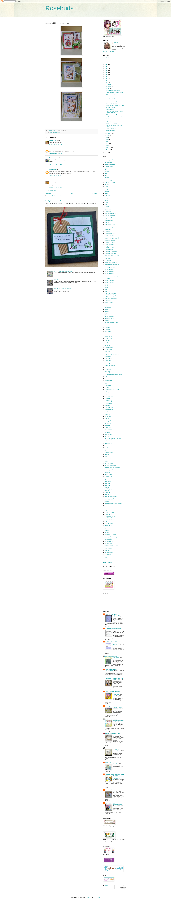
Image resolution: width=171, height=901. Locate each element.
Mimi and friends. (109, 407)
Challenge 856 (116, 657)
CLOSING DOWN (109, 670)
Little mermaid (108, 382)
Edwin (106, 309)
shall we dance (108, 476)
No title (107, 119)
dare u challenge (109, 266)
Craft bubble (108, 229)
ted (105, 505)
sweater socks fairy (109, 498)
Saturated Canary (109, 463)
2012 (106, 76)
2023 (106, 58)
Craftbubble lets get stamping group (114, 92)
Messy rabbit (108, 398)
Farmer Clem (108, 324)
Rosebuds (59, 8)
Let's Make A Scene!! (117, 707)
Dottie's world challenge (112, 123)
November (109, 86)
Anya (106, 175)
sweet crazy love (109, 499)
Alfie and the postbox (110, 164)
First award (107, 329)
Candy (106, 202)
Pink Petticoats (108, 429)
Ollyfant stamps (108, 416)
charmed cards (108, 208)
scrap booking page (109, 470)
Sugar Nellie (108, 494)
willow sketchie (108, 543)
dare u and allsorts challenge (112, 264)
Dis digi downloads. (109, 282)
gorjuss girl (107, 345)
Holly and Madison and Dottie (112, 354)
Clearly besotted (109, 220)
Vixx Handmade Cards (111, 748)
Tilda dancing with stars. (110, 516)
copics (106, 226)
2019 (106, 64)
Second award (108, 474)
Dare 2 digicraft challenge (111, 262)
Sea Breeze (107, 472)
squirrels (107, 490)
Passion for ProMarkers (111, 641)
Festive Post (108, 327)
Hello (114, 791)
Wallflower (107, 527)
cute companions (110, 109)
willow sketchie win (109, 547)
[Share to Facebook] (64, 130)
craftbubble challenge (110, 235)
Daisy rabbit (107, 258)
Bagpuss (107, 179)
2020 (106, 62)
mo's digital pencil (109, 409)
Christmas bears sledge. (110, 213)
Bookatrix (107, 191)
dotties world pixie (109, 302)
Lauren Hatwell (53, 169)
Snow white (107, 485)
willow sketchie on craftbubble (112, 545)
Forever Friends (108, 336)
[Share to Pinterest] (65, 130)
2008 (106, 152)
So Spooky (107, 487)
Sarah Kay (107, 461)
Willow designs (108, 539)
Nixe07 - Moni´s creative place (113, 733)
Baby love (107, 177)
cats (106, 204)
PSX (106, 451)
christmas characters (110, 215)
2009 (106, 82)
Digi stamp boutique (111, 121)
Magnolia (107, 387)
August (108, 135)
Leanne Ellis (108, 373)
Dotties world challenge (111, 101)
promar (106, 447)
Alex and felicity (108, 162)
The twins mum (53, 158)
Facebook (107, 320)
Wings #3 (115, 763)
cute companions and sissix (111, 251)
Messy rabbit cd (108, 400)
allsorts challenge (109, 166)
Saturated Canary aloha (110, 465)
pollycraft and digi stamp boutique (113, 438)
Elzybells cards (108, 315)
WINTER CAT (116, 679)
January (108, 150)
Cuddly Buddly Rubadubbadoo (112, 247)
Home (72, 193)
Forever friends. (108, 338)
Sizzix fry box (108, 481)
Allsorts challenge (110, 130)
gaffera (88, 897)
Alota (106, 168)
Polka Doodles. (108, 434)
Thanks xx (107, 507)
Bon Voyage (108, 190)
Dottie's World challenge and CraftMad (114, 295)
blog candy (107, 186)
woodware (107, 556)
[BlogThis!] (60, 130)
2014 (106, 72)
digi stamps (107, 278)
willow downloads (109, 541)
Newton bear (108, 414)
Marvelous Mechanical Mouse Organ (114, 774)
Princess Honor (108, 443)
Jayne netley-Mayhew (110, 365)
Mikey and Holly (108, 403)
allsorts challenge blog (111, 656)
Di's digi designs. (109, 269)
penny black (108, 423)
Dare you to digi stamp (110, 267)
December (109, 84)
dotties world (108, 300)
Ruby (106, 456)
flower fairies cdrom (109, 333)
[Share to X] (62, 130)
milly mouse (107, 405)
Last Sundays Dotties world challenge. (115, 117)
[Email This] (59, 130)
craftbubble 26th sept (110, 233)
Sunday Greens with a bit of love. (55, 201)
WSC (106, 557)
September (109, 133)
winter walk (107, 550)
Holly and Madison (109, 353)
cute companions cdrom (110, 253)
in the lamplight (108, 358)
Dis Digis (107, 284)
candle (106, 200)
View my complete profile (109, 51)
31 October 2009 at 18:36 (55, 153)
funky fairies (107, 340)
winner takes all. (108, 548)
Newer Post (48, 193)
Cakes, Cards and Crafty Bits (112, 691)
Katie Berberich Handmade (56, 149)
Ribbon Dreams (109, 762)
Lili (105, 378)
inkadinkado (108, 360)
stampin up (107, 492)
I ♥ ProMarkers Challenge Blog (113, 628)
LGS (106, 376)
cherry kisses (108, 211)
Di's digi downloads (109, 271)
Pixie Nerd (107, 432)
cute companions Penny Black (112, 255)
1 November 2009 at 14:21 (55, 175)
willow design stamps (110, 536)
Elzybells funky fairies (110, 318)
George (106, 342)
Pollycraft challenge (109, 440)
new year (107, 412)
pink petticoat (108, 427)
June (107, 139)
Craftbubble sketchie (110, 240)
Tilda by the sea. (109, 514)
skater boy (107, 483)
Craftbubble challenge (111, 128)
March (107, 145)
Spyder (51, 180)
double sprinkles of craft (110, 306)
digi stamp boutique (109, 275)
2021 (106, 60)
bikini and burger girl (110, 182)
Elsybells (107, 311)
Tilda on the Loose (109, 519)
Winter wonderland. (109, 552)
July (107, 137)
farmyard (107, 325)
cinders (106, 218)
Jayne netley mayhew (110, 363)
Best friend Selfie (109, 180)
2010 (106, 80)
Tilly (106, 521)
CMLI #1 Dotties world (110, 224)
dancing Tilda (108, 260)
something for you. (109, 489)
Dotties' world (108, 304)
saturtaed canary (109, 469)
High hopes (107, 351)
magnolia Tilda (108, 391)
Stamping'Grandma (110, 803)
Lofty (106, 383)
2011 (106, 78)
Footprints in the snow (110, 335)
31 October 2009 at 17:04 (55, 144)
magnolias (107, 392)
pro (105, 445)
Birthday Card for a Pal (118, 804)
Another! (108, 97)
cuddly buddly (108, 246)
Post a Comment (52, 190)
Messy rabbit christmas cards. (113, 90)
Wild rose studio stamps (110, 534)
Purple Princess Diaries (111, 614)
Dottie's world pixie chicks (111, 298)
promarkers (107, 449)
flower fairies (108, 331)
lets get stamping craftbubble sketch (113, 374)
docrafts (106, 287)
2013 (106, 74)
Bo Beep (107, 188)
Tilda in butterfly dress (110, 518)
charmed (107, 206)
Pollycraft (107, 436)
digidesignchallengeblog (111, 669)
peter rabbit (107, 425)
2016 (106, 68)
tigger (106, 508)
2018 (106, 66)
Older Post (95, 193)
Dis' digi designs (109, 286)
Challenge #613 (116, 630)
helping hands (108, 349)
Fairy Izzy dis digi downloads (112, 322)
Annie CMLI (107, 173)
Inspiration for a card (110, 362)
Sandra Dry (107, 460)
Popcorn (107, 441)
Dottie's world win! (110, 94)
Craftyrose (116, 42)
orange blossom (108, 422)
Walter (106, 528)
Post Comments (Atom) (57, 195)
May (107, 141)
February (108, 147)
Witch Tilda (56, 280)
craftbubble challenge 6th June (112, 238)
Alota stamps (108, 170)
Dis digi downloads (109, 280)
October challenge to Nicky (112, 114)
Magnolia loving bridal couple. (112, 389)
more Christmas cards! (111, 103)
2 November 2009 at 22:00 (55, 187)
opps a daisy (108, 420)
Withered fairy (108, 554)
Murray (106, 411)
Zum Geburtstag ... (117, 734)
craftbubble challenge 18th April (112, 237)
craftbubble (107, 231)
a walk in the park (109, 160)
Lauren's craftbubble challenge (113, 99)
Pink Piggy (108, 706)
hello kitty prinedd (109, 347)
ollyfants (107, 418)
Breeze (106, 193)
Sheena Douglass (109, 478)
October (108, 88)
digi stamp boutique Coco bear (112, 276)
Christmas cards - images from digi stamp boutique (114, 112)
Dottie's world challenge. (110, 296)
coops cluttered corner (111, 719)
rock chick (107, 454)
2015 (106, 70)
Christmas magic (109, 217)
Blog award (107, 184)
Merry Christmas (109, 396)
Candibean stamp (109, 199)
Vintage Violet (108, 525)
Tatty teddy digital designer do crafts (113, 503)
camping (107, 197)
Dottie (106, 289)
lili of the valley (108, 380)
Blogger (98, 897)
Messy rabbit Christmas (55, 132)
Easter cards (108, 307)
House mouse (108, 356)
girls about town (108, 344)
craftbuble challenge (110, 242)
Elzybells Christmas (109, 316)
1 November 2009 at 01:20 (55, 165)
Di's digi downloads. (109, 273)
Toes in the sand (109, 523)
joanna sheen (108, 369)
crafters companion (109, 244)
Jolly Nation (107, 371)
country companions (109, 228)
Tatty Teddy (107, 501)
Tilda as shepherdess (110, 512)
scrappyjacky (52, 140)
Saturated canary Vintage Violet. (112, 467)
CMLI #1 (107, 222)
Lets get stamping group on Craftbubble (115, 105)
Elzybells (107, 313)
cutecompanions (109, 257)
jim (105, 367)
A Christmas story (109, 159)
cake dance (107, 195)
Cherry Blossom (108, 209)
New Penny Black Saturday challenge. (63, 271)
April (107, 143)
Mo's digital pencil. (110, 107)
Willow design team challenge (112, 538)
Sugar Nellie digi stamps (110, 496)
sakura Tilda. (108, 458)
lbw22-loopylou (109, 790)
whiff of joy (107, 530)
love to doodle (108, 385)
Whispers (107, 532)
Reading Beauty (108, 452)
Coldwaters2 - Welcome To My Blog (114, 678)
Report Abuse (107, 562)
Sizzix (106, 480)
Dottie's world (108, 291)
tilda (106, 510)
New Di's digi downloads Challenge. (63, 288)
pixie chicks (107, 431)
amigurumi (107, 171)
